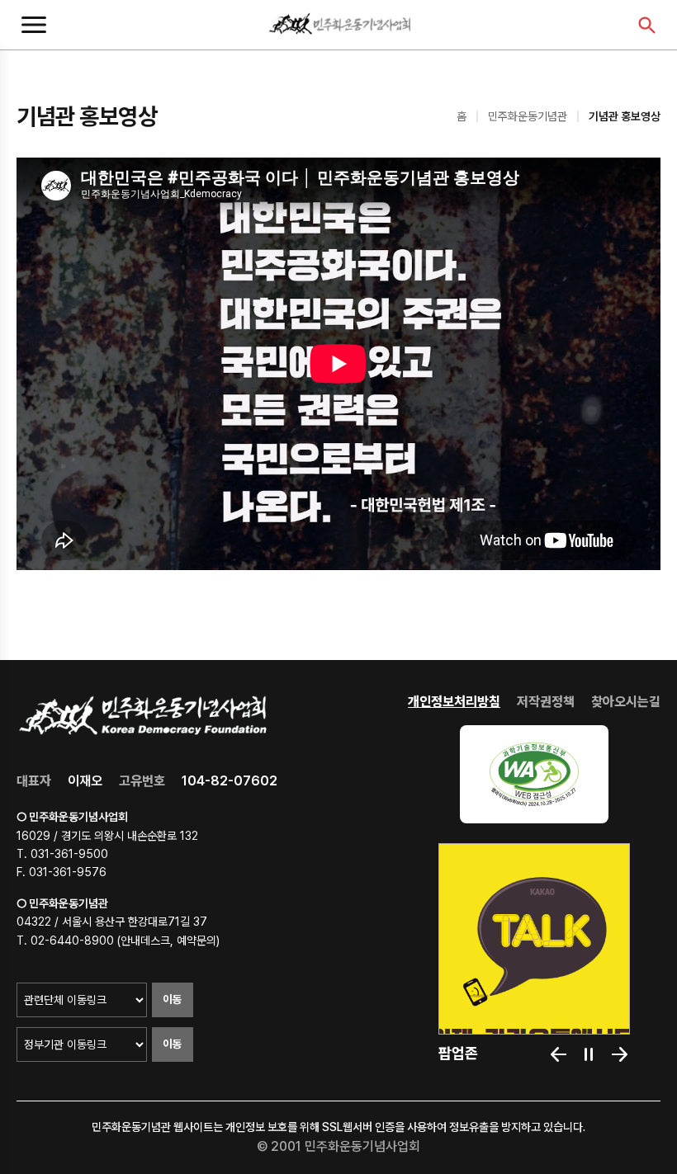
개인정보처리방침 (454, 702)
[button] (558, 1054)
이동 (172, 999)
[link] (534, 939)
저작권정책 (546, 702)
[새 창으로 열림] (534, 774)
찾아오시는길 (625, 702)
